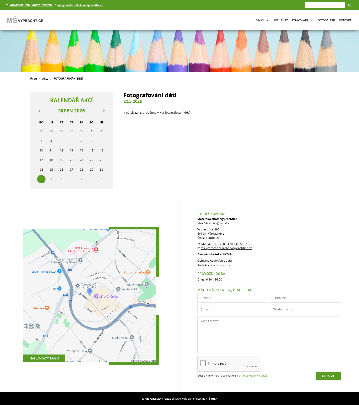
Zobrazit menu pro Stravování (311, 20)
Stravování (300, 20)
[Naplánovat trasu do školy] (89, 295)
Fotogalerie (326, 20)
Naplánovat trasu (44, 358)
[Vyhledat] (350, 5)
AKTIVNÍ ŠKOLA (207, 399)
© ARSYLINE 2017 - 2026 (156, 399)
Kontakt (345, 20)
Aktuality (280, 20)
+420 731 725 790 (41, 5)
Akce (45, 78)
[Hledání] (325, 5)
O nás (260, 20)
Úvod (33, 78)
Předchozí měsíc (39, 111)
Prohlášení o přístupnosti (214, 265)
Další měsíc (104, 111)
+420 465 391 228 (19, 5)
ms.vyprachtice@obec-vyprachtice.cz (80, 5)
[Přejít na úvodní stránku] (31, 20)
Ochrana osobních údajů (214, 260)
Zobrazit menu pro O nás (267, 20)
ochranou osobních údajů (252, 375)
